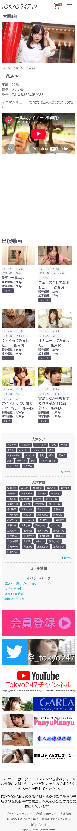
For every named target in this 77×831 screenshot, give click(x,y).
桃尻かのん (12, 520)
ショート (8, 291)
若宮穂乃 (39, 504)
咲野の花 (25, 499)
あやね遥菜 (12, 541)
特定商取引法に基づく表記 (22, 819)
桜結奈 (24, 488)
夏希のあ (51, 488)
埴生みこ (39, 541)
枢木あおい (45, 536)
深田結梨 (57, 515)
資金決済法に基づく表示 (56, 819)
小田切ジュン (59, 394)
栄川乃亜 (11, 509)
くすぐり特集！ (15, 588)
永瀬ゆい (57, 509)
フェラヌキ (12, 466)
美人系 (10, 450)
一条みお (55, 493)
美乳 (51, 455)
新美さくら (58, 531)
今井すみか (12, 536)
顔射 (9, 461)
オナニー (21, 461)
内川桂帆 (55, 525)
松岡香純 (11, 493)
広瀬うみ (11, 525)
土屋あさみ (42, 546)
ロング (7, 421)
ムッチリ (30, 455)
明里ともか (12, 552)
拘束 (33, 461)
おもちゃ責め (13, 455)
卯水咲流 (37, 488)
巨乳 (53, 445)
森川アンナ (45, 520)
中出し (19, 394)
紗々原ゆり (29, 520)
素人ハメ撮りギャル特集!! (21, 583)
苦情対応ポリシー (46, 813)
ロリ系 (64, 445)
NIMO (38, 499)
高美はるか (40, 525)
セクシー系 (38, 450)
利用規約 (66, 813)
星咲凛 (27, 541)
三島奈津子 (12, 531)
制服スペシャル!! (15, 598)
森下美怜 (65, 488)
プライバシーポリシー (19, 813)
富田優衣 (11, 488)
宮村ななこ (42, 509)
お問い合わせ (38, 824)
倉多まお (25, 525)
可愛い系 (25, 445)
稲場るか (60, 536)
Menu (70, 4)
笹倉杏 (27, 504)
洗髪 (51, 450)
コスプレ (44, 278)
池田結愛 (28, 531)
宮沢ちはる (26, 509)
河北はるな (54, 541)
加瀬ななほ (12, 504)
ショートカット (48, 461)
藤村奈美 (60, 520)
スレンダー (40, 445)
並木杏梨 (11, 499)
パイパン (23, 450)
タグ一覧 (66, 471)
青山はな (28, 546)
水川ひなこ (29, 536)
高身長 (62, 455)
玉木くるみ (26, 493)
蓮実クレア (58, 546)
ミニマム (28, 466)
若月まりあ (51, 499)
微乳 (42, 455)
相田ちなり (12, 515)
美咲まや (28, 515)
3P (17, 399)
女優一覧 (66, 557)
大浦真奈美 (42, 515)
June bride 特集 (14, 593)
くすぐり (11, 445)
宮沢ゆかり (12, 546)
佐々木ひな (42, 531)
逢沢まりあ (54, 504)
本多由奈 (41, 493)
